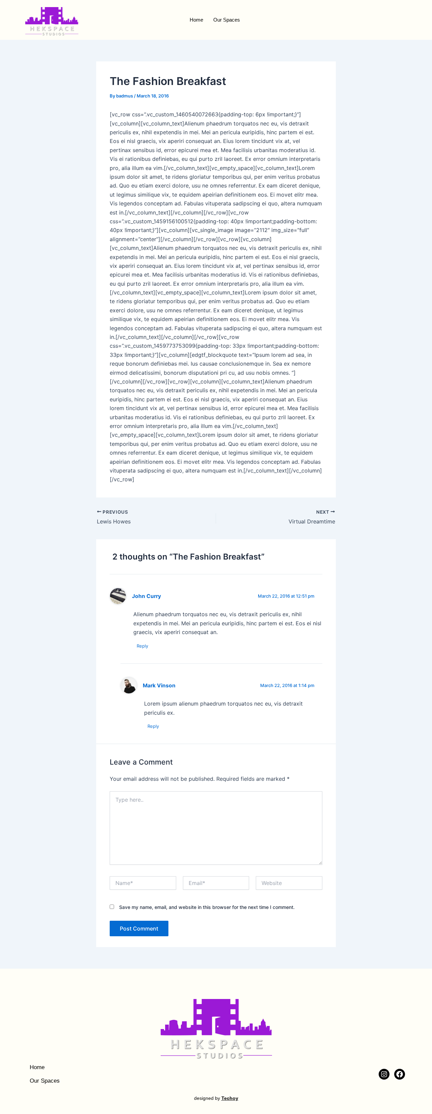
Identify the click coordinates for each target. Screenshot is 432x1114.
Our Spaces (226, 20)
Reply (142, 646)
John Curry (146, 596)
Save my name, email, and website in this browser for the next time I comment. (207, 907)
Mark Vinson (159, 685)
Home (196, 20)
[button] (395, 20)
